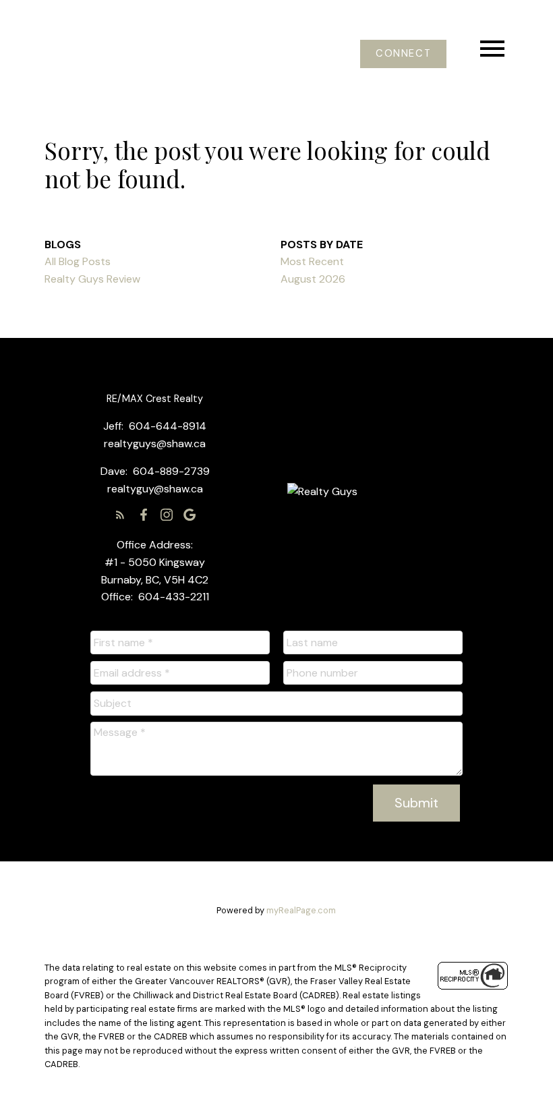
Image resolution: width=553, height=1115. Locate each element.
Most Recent (312, 261)
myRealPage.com (301, 910)
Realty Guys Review (92, 279)
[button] (403, 54)
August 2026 (313, 279)
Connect (403, 54)
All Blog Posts (78, 261)
